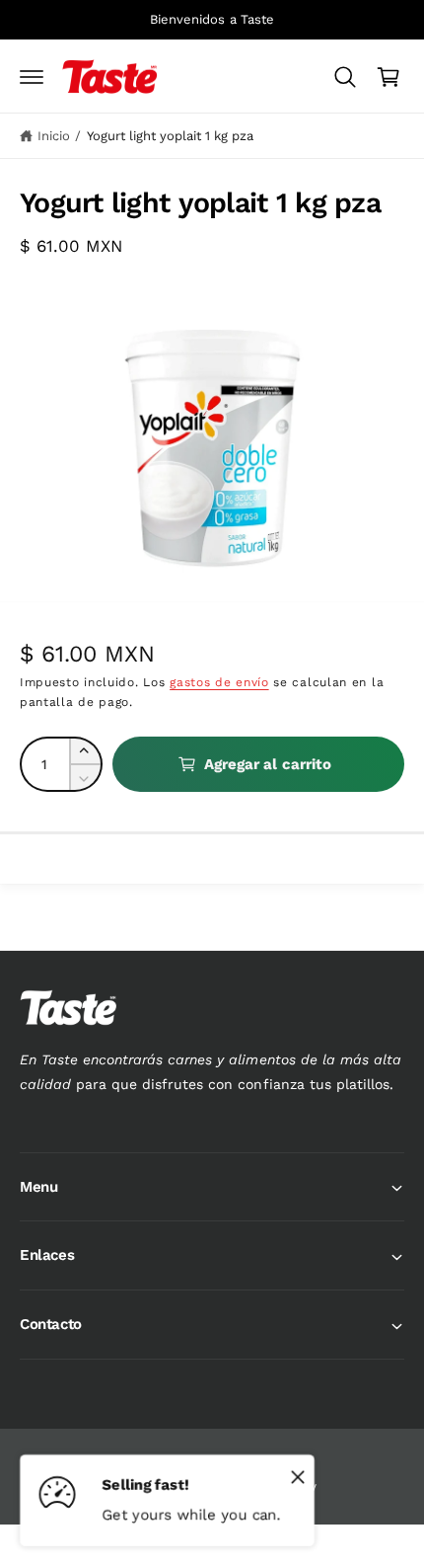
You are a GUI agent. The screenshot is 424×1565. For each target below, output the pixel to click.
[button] (31, 77)
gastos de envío (219, 682)
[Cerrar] (298, 1476)
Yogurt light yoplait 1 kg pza (170, 135)
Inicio (53, 135)
